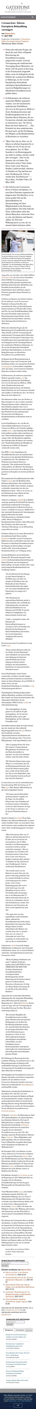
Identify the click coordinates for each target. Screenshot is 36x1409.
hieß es (10, 430)
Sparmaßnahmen (27, 1084)
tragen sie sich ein (13, 1310)
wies (23, 378)
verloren (14, 1206)
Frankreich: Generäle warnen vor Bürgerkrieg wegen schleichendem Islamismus (18, 1294)
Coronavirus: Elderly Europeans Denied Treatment (16, 40)
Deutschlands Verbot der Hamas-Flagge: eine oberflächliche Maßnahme (20, 1285)
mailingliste (6, 1314)
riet (10, 452)
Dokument (5, 538)
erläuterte (9, 1137)
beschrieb (18, 818)
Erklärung (24, 1003)
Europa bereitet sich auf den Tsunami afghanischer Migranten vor (19, 1278)
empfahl (20, 500)
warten (11, 1166)
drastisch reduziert (8, 1111)
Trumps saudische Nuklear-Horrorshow (17, 1380)
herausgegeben (7, 366)
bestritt (9, 480)
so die (32, 686)
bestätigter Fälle (7, 277)
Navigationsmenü (8, 17)
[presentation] (9, 1330)
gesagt (21, 1191)
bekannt (25, 1156)
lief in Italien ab (24, 1175)
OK (18, 1405)
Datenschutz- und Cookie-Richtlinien (20, 1401)
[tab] (9, 1330)
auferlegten (25, 1125)
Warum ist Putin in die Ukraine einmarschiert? (17, 1273)
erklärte (4, 560)
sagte (8, 645)
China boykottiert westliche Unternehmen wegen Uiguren (16, 1300)
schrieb (13, 945)
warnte (25, 702)
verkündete (14, 1115)
